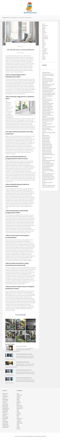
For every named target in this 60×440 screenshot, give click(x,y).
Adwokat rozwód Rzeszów (47, 147)
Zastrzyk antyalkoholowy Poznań (48, 93)
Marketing (44, 32)
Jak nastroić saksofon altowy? (48, 186)
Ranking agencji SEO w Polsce (48, 119)
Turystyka (44, 51)
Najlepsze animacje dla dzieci (48, 118)
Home (9, 17)
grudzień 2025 (5, 405)
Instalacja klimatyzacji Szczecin (48, 160)
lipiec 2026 (4, 395)
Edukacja (44, 28)
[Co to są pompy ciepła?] (31, 336)
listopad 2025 (5, 406)
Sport (43, 47)
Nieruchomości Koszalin (47, 98)
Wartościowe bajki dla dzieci (48, 74)
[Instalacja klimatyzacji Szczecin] (31, 324)
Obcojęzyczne (45, 38)
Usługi (43, 56)
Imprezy (43, 31)
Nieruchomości (45, 37)
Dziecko (43, 26)
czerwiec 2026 (5, 396)
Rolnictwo (44, 44)
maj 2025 (4, 415)
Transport (44, 50)
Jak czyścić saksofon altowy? (48, 164)
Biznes (43, 24)
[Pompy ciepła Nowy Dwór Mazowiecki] (10, 324)
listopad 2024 (5, 424)
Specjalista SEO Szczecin (47, 145)
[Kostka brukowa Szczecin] (10, 336)
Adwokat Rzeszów (45, 138)
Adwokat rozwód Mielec (47, 148)
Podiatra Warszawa (46, 161)
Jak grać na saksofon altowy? (48, 173)
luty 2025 (4, 420)
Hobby (43, 29)
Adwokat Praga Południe (47, 144)
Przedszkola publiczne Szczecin (48, 94)
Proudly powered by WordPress (39, 436)
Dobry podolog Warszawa (47, 175)
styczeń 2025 (5, 421)
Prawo (43, 41)
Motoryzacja (44, 35)
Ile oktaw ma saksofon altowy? (48, 178)
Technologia (44, 48)
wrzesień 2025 (5, 409)
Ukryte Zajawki (45, 53)
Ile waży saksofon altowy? (47, 166)
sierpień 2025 (5, 411)
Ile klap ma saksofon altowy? (48, 163)
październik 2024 (5, 425)
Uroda (43, 54)
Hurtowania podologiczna (47, 169)
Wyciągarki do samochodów (48, 90)
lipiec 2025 (4, 412)
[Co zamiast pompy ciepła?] (20, 336)
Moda (43, 34)
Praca (43, 40)
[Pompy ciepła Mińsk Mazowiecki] (20, 324)
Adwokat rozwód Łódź (46, 150)
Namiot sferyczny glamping (47, 79)
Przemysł (44, 43)
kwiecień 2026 (5, 399)
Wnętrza (44, 57)
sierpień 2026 (5, 393)
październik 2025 (5, 408)
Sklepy (43, 46)
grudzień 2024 (5, 422)
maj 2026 (4, 398)
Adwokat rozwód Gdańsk (47, 153)
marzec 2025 (5, 418)
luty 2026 (4, 402)
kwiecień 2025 (5, 417)
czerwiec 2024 (5, 427)
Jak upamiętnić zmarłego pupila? (49, 88)
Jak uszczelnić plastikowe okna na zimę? (24, 354)
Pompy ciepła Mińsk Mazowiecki (48, 126)
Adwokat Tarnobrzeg (46, 137)
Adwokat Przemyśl (46, 139)
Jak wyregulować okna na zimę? (22, 362)
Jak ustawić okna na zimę (21, 346)
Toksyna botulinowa (46, 128)
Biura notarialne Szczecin (47, 91)
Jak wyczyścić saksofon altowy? (48, 185)
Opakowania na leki (46, 72)
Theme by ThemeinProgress (27, 436)
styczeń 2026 (5, 403)
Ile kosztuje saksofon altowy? (48, 176)
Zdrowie (43, 59)
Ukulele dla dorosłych (46, 142)
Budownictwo (14, 17)
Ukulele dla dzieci (45, 135)
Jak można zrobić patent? (47, 78)
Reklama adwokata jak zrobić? (48, 84)
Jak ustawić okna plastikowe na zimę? (23, 369)
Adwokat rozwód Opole (47, 151)
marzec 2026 (5, 400)
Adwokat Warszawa (46, 141)
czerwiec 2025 (5, 414)
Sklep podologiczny (46, 167)
